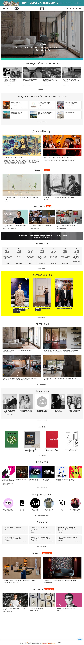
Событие (6, 201)
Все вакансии (41, 546)
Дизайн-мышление (48, 582)
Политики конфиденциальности (48, 643)
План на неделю (7, 584)
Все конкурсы (41, 122)
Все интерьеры (41, 384)
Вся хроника (41, 317)
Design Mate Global (34, 228)
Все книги (42, 455)
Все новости (41, 89)
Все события (41, 268)
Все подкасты (41, 488)
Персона (46, 199)
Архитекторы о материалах (9, 228)
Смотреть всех (41, 420)
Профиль (59, 610)
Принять (60, 642)
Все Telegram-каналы (41, 515)
